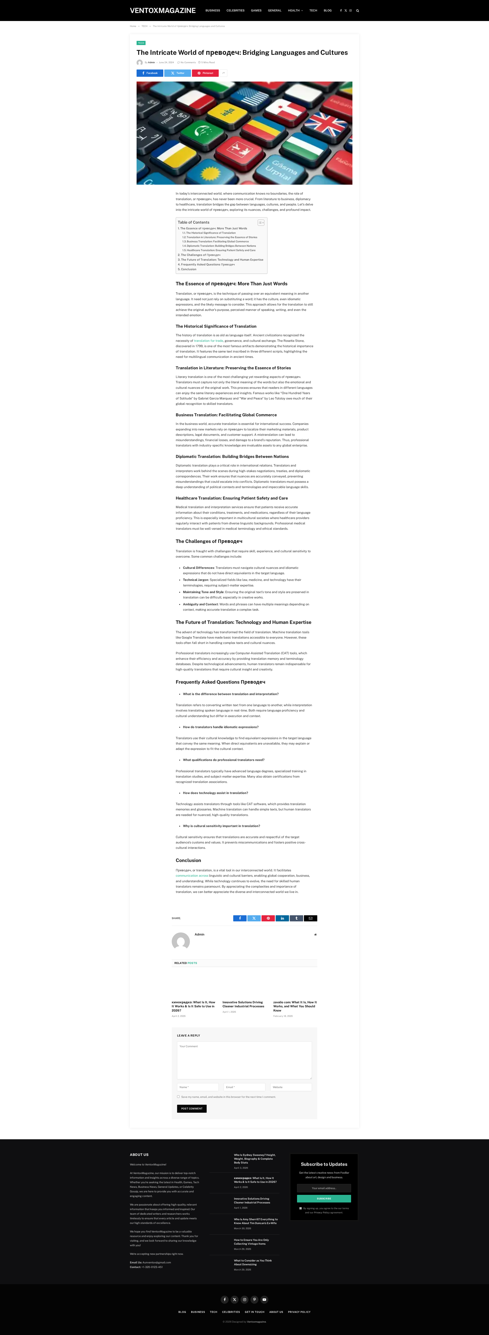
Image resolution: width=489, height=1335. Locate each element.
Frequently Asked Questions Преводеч (208, 264)
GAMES (256, 10)
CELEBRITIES (235, 10)
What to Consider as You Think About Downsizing (253, 1262)
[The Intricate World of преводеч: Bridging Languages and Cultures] (244, 133)
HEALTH (294, 10)
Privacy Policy (322, 1212)
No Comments (188, 62)
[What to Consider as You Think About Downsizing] (220, 1265)
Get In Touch (255, 1312)
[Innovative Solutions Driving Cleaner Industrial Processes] (244, 984)
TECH (313, 10)
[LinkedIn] (141, 223)
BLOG (328, 10)
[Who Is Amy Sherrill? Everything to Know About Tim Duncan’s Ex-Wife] (220, 1224)
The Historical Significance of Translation (211, 232)
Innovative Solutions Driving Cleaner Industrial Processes (243, 1004)
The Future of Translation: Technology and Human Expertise (222, 259)
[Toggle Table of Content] (259, 222)
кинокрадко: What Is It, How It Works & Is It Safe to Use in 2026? (193, 1006)
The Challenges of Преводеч (200, 254)
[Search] (357, 10)
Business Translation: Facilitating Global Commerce (218, 241)
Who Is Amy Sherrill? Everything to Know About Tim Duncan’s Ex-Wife (256, 1221)
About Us (276, 1312)
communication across (192, 875)
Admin (151, 62)
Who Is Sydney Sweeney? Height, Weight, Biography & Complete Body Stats (255, 1158)
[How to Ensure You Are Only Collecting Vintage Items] (220, 1245)
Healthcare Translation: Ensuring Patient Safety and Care (221, 250)
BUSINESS (213, 10)
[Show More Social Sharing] (223, 73)
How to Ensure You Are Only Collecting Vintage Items (251, 1241)
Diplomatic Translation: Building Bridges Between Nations (221, 245)
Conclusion (188, 269)
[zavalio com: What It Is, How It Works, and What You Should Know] (295, 984)
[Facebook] (141, 203)
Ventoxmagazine (256, 1321)
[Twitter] (141, 213)
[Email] (141, 242)
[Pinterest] (141, 233)
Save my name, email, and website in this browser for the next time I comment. (228, 1096)
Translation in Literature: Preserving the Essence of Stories (222, 237)
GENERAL (275, 10)
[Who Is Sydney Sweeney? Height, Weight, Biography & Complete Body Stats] (220, 1160)
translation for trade (208, 341)
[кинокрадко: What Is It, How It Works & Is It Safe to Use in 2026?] (194, 984)
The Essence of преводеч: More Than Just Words (213, 228)
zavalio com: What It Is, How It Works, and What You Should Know (295, 1006)
